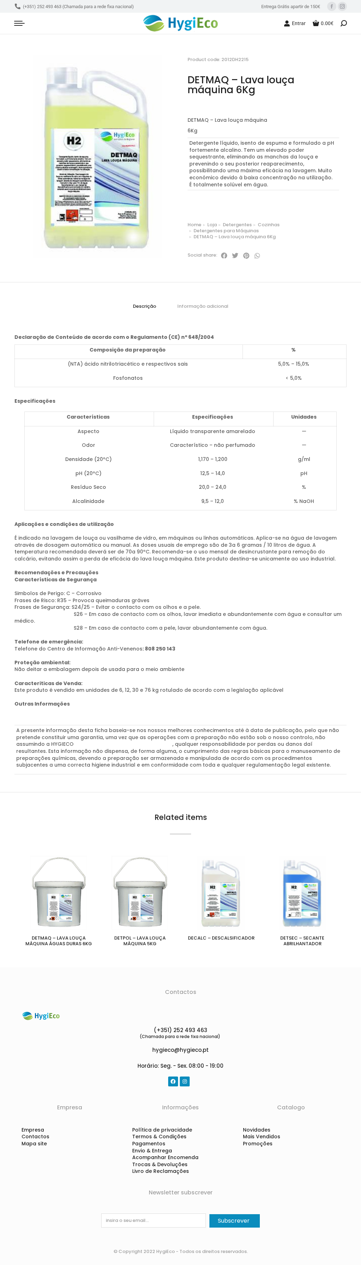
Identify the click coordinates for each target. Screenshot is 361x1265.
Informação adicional (202, 306)
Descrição (144, 306)
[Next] (340, 52)
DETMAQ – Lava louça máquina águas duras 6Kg (58, 941)
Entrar (299, 23)
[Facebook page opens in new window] (331, 6)
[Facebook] (173, 1081)
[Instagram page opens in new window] (342, 6)
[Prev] (323, 52)
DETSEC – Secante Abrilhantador (302, 941)
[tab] (144, 306)
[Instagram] (185, 1081)
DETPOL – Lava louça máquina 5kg (140, 941)
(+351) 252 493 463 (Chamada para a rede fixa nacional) (78, 6)
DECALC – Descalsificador (221, 938)
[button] (224, 255)
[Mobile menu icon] (19, 23)
